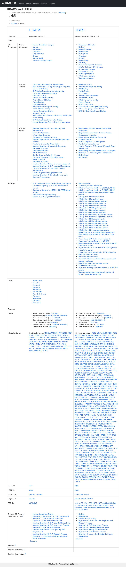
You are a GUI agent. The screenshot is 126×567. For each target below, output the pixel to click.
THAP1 (99, 457)
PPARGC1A (104, 417)
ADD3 (110, 333)
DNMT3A (82, 362)
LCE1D (82, 393)
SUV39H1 (51, 348)
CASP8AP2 (104, 346)
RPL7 (109, 433)
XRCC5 (97, 472)
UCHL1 (112, 468)
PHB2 (54, 344)
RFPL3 (89, 428)
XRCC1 (91, 472)
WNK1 (109, 470)
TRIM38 (102, 464)
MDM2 (77, 399)
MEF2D (53, 342)
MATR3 (107, 397)
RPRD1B (78, 435)
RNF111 (77, 430)
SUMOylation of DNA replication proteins (93, 221)
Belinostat (36, 287)
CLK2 (101, 353)
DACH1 (103, 357)
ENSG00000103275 (82, 494)
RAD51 (82, 424)
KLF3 (100, 388)
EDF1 (90, 364)
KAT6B (108, 386)
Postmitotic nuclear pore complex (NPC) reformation (97, 252)
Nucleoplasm (37, 49)
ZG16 (95, 477)
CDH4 (104, 348)
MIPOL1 (106, 399)
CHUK (91, 353)
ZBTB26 (89, 475)
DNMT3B (90, 362)
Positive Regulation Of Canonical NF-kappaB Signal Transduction (97, 147)
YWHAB (32, 350)
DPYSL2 (102, 362)
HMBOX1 (82, 379)
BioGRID (14, 23)
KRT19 (82, 390)
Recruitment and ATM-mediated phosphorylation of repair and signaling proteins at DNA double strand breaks (97, 234)
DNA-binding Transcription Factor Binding (47, 120)
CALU (97, 344)
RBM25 (112, 426)
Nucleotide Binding (85, 84)
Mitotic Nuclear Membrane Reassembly (93, 137)
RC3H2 (77, 428)
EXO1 (110, 366)
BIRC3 (102, 342)
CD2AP (87, 348)
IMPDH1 (78, 386)
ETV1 (101, 366)
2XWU (85, 505)
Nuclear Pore (83, 51)
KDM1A (88, 388)
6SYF (77, 509)
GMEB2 (95, 373)
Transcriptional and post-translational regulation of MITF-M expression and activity (96, 273)
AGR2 (115, 333)
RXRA (109, 435)
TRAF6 (102, 461)
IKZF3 (110, 384)
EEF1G (38, 337)
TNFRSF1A (83, 459)
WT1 (113, 470)
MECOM (83, 399)
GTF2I (89, 375)
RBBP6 (94, 426)
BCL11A (77, 342)
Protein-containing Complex (42, 60)
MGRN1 (100, 399)
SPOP (93, 446)
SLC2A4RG (37, 348)
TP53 (112, 459)
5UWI (31, 503)
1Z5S (85, 503)
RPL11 (104, 433)
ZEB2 (91, 477)
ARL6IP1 (97, 337)
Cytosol (35, 56)
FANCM (100, 368)
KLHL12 (109, 388)
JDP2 (66, 339)
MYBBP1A (109, 401)
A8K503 (77, 499)
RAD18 (77, 424)
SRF (111, 446)
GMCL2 (83, 373)
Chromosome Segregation (88, 135)
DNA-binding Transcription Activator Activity (48, 91)
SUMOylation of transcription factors (91, 196)
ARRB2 (108, 337)
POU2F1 (84, 417)
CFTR (99, 350)
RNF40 (87, 433)
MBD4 (112, 397)
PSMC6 (91, 421)
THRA (104, 457)
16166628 (61, 13)
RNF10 (111, 428)
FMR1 (85, 370)
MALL (99, 395)
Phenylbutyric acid (39, 294)
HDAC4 (111, 375)
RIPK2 (106, 428)
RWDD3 (103, 435)
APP (109, 335)
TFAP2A (111, 455)
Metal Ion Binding (39, 113)
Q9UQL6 (32, 499)
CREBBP (83, 355)
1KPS (81, 503)
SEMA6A (101, 437)
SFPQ (95, 439)
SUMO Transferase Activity (88, 100)
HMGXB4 (101, 379)
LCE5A (103, 393)
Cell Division (83, 157)
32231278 (94, 322)
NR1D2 (107, 406)
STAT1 (88, 448)
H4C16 (94, 375)
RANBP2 (108, 424)
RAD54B (94, 424)
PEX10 (93, 413)
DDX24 (82, 359)
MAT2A (101, 397)
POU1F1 (78, 417)
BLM (112, 342)
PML (103, 415)
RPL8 (113, 433)
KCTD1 (82, 388)
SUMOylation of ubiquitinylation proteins (93, 201)
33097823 (100, 313)
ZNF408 (83, 479)
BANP (104, 339)
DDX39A (88, 359)
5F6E (85, 507)
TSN (105, 466)
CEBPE (83, 350)
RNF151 (110, 430)
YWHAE (38, 350)
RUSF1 (97, 435)
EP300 (81, 366)
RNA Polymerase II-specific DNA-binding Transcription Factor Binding (52, 116)
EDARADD (83, 364)
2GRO (95, 503)
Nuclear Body (83, 60)
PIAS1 (103, 413)
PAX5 (104, 410)
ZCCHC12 (78, 477)
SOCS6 (91, 444)
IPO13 (83, 386)
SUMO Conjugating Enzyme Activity (91, 109)
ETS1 (97, 366)
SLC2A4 (93, 441)
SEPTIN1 (108, 437)
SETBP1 (78, 439)
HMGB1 (89, 379)
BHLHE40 (96, 342)
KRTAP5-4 (97, 390)
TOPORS (106, 459)
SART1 (82, 437)
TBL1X (106, 452)
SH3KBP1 (101, 439)
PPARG (96, 417)
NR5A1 (98, 408)
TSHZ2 (100, 466)
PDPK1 (77, 413)
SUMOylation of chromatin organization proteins (96, 214)
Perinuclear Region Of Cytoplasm (90, 65)
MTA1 (98, 401)
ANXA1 (99, 335)
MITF (112, 399)
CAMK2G (110, 344)
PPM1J (77, 419)
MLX (82, 401)
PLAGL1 (93, 415)
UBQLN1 (94, 468)
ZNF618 (101, 479)
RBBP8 (100, 426)
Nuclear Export (84, 155)
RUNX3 (57, 346)
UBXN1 (107, 468)
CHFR (113, 350)
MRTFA (93, 401)
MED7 (88, 399)
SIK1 (65, 346)
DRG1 (108, 362)
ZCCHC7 (85, 477)
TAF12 (97, 452)
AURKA (93, 339)
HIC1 (91, 377)
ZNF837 (113, 479)
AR (113, 335)
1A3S (77, 503)
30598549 (63, 324)
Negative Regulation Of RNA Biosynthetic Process (51, 525)
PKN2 (64, 344)
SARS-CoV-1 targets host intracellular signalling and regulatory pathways (97, 260)
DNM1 (77, 362)
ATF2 (114, 337)
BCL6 (65, 333)
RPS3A (84, 435)
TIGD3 (114, 457)
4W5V (107, 505)
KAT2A (103, 386)
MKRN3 (77, 401)
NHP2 (109, 404)
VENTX (94, 470)
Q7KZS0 (90, 499)
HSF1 (84, 384)
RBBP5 (89, 426)
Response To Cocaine (40, 161)
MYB (103, 401)
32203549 (54, 313)
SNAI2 (109, 441)
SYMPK (77, 452)
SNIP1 (77, 444)
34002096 (63, 315)
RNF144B (103, 430)
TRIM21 (108, 461)
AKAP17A (85, 335)
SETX (90, 439)
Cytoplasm (36, 51)
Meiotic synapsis (85, 183)
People (36, 3)
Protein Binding (38, 102)
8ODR (81, 509)
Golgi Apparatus (38, 53)
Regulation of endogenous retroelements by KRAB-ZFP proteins (98, 268)
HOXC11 (57, 339)
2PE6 (77, 505)
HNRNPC (114, 379)
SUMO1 (77, 450)
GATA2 (62, 337)
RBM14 (106, 426)
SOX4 (102, 444)
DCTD (113, 357)
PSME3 (97, 421)
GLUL (115, 370)
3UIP (103, 505)
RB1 (84, 426)
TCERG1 (81, 455)
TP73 (81, 461)
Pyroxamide (37, 303)
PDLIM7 (114, 410)
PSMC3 (85, 421)
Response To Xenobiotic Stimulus (45, 137)
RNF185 (77, 433)
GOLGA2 (109, 373)
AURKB (99, 339)
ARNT (103, 337)
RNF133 (96, 430)
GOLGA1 (102, 373)
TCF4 (91, 455)
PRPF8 (109, 419)
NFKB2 (37, 344)
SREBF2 (106, 446)
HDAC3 (40, 339)
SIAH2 (113, 439)
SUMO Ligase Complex (87, 76)
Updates (52, 3)
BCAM (109, 339)
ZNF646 (107, 479)
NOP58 (97, 406)
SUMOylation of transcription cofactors (92, 203)
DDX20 (65, 335)
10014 (31, 486)
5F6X (103, 507)
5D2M (77, 507)
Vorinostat (36, 285)
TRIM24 (77, 464)
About (21, 3)
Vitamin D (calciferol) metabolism (90, 185)
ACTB (94, 333)
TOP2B (100, 459)
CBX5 (50, 335)
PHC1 (98, 413)
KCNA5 (114, 386)
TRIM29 (96, 464)
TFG (94, 457)
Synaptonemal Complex (87, 45)
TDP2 (99, 455)
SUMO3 (98, 450)
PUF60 (107, 421)
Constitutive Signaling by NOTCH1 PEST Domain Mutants (50, 186)
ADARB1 (104, 333)
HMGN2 (95, 379)
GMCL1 (77, 373)
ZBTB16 (44, 350)
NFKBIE (44, 344)
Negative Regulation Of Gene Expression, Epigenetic (52, 164)
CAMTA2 (44, 335)
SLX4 (98, 441)
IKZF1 (105, 384)
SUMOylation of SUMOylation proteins (92, 208)
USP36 (89, 470)
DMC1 (113, 359)
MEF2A (41, 342)
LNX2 (81, 395)
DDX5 (100, 359)
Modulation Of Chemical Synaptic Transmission (95, 153)
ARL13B (91, 337)
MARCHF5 (94, 397)
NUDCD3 (78, 410)
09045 (77, 490)
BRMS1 (31, 335)
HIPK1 (101, 377)
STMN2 (99, 448)
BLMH (77, 344)
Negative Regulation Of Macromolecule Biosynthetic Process (51, 140)
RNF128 (90, 430)
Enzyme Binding (84, 102)
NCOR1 (59, 342)
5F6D (81, 507)
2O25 (114, 503)
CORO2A (112, 353)
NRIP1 (49, 344)
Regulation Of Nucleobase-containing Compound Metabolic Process (50, 537)
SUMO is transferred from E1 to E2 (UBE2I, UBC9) (97, 188)
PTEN (103, 421)
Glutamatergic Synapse (87, 69)
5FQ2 (112, 507)
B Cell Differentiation (40, 153)
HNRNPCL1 (79, 382)
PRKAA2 (83, 419)
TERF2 (104, 455)
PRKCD (38, 346)
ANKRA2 (47, 333)
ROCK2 (93, 433)
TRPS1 (95, 466)
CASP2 (97, 346)
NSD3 (114, 408)
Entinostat (36, 296)
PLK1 (99, 415)
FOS (89, 370)
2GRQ (104, 503)
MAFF (36, 342)
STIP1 (93, 448)
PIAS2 (108, 413)
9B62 (85, 509)
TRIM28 (90, 464)
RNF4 (83, 433)
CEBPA (115, 348)
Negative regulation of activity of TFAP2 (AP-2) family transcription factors (98, 244)
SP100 (77, 446)
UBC (61, 348)
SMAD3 (44, 348)
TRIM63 (77, 466)
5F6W (98, 507)
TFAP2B (78, 457)
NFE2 (98, 404)
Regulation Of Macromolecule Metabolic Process (96, 534)
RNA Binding (83, 89)
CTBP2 (84, 357)
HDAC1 (105, 375)
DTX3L (112, 362)
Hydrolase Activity (39, 104)
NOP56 (91, 406)
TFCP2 (90, 457)
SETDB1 (84, 439)
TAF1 (87, 452)
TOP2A (94, 459)
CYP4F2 (97, 357)
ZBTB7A (96, 475)
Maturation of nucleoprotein (88, 254)
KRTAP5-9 (105, 390)
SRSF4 (77, 448)
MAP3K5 (78, 397)
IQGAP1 (89, 386)
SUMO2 (91, 450)
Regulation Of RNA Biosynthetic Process (47, 520)
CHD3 (104, 350)
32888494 (52, 326)
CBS (115, 346)
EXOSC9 (78, 368)
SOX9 (111, 444)
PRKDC (90, 419)
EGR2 (94, 364)
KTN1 (112, 390)
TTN (115, 466)
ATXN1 (87, 339)
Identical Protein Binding (41, 109)
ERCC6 (87, 366)
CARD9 (85, 346)
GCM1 (67, 337)
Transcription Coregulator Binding (90, 86)
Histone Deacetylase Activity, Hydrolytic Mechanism (51, 122)
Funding (43, 3)
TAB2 (57, 348)
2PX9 (81, 505)
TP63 (76, 461)
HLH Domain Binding (86, 104)
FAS (105, 368)
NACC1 (77, 404)
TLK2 (76, 459)
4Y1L (112, 505)
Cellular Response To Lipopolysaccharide (47, 172)
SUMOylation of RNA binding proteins (92, 219)
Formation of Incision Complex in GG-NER (94, 241)
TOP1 (90, 459)
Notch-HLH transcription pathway (44, 194)
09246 (31, 490)
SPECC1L (87, 446)
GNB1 (31, 339)
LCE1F (87, 393)
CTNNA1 (90, 357)
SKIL (81, 441)
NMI (116, 404)
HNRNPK (94, 382)
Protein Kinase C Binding (42, 100)
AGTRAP (78, 335)
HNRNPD (86, 382)
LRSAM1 (93, 395)
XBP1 (82, 472)
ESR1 (43, 337)
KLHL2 (115, 388)
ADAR (99, 333)
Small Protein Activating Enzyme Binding (93, 106)
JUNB (98, 386)
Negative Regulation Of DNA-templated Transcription (51, 166)
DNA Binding (83, 536)
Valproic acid (37, 280)
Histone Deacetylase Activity (43, 97)
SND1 (114, 441)
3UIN (94, 505)
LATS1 (77, 393)
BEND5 (89, 342)
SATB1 (88, 437)
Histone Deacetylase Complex (43, 45)
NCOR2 (65, 342)
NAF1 (82, 404)
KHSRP (94, 388)
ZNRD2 (77, 481)
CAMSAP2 (78, 346)
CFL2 (94, 350)
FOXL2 (93, 370)
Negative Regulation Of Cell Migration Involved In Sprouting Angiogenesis (50, 176)
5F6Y (107, 507)
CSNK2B (78, 357)
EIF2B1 (107, 364)
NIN (113, 404)
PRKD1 (44, 346)
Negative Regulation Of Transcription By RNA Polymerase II (49, 129)
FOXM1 (99, 370)
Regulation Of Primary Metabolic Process (93, 529)
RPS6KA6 (90, 435)
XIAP (86, 472)
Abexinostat (37, 298)
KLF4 (70, 339)
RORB (99, 433)
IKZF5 (115, 384)
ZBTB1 (112, 472)
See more (33, 541)
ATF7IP (81, 339)
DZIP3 (77, 364)
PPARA (90, 417)
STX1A (104, 448)
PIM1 (82, 415)
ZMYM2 (105, 477)
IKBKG (100, 384)
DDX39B (95, 359)
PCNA (108, 410)
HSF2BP (94, 384)
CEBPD (77, 350)
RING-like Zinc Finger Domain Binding (92, 111)
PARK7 (92, 410)
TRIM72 (83, 466)
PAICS (87, 410)
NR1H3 (77, 408)
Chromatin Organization (41, 133)
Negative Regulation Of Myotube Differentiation (49, 146)
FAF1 (88, 368)
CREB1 (77, 355)
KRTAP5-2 (89, 390)
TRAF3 (91, 461)
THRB (109, 457)
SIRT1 (77, 441)
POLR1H (108, 415)
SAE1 (114, 435)
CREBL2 (90, 355)
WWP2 (77, 472)
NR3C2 (93, 408)
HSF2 (88, 384)
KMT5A (77, 390)
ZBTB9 (108, 475)
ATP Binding (83, 93)
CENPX (89, 350)
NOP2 (86, 406)
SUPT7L (104, 450)
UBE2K (87, 468)
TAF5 (102, 452)
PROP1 (96, 419)
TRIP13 (89, 466)
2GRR (109, 503)
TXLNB (77, 468)
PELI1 (88, 413)
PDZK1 (83, 413)
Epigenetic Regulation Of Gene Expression (48, 157)
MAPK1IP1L (85, 397)
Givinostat (36, 300)
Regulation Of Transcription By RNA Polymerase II (51, 516)
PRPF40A (102, 419)
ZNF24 (77, 479)
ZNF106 (111, 477)
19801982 (56, 318)
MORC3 (87, 401)
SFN (61, 346)
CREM (96, 355)
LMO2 (31, 342)
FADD (83, 368)
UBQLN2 (100, 468)
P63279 (83, 499)
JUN (94, 386)
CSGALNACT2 (104, 355)
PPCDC (111, 417)
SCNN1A (94, 437)
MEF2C (47, 342)
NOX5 (102, 406)
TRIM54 (114, 464)
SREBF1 (99, 446)
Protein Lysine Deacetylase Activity (45, 106)
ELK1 (77, 366)
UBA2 (82, 468)
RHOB (94, 428)
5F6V (94, 507)
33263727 (56, 315)
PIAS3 (113, 413)
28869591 (56, 324)
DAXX (108, 357)
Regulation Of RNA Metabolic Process (46, 527)
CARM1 (91, 346)
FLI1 (80, 370)
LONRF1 (87, 395)
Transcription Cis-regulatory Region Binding (48, 84)
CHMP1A (78, 353)
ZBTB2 (83, 475)
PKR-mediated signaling (87, 265)
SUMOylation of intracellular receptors (92, 210)
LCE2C (93, 393)
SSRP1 (83, 448)
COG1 (106, 353)
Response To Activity (40, 148)
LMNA (109, 393)
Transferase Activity (86, 97)
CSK (112, 355)
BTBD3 (92, 344)
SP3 (81, 446)
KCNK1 (77, 388)
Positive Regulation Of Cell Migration (92, 141)
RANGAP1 (78, 426)
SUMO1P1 (84, 450)
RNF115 (84, 430)
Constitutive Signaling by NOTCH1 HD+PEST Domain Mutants (52, 191)
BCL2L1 (84, 342)
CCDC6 (82, 348)
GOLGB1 (78, 375)
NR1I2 (82, 408)
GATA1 (56, 337)
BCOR (70, 333)
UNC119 (77, 470)
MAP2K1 (105, 395)
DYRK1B (32, 337)
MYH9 (115, 401)
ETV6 (106, 366)
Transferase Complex (86, 78)
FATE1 (110, 368)
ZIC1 (99, 477)
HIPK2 (106, 377)
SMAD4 (103, 441)
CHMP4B (85, 353)
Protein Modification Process (89, 144)
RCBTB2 (83, 428)
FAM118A (93, 368)
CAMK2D (103, 344)
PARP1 (98, 410)
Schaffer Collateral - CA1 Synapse (91, 67)
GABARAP (50, 337)
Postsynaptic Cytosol (86, 73)
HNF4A (108, 379)
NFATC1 (32, 344)
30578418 (101, 320)
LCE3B (98, 393)
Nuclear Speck (38, 58)
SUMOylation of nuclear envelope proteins (94, 263)
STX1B (110, 448)
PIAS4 (77, 415)
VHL (105, 470)
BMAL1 (82, 344)
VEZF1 (100, 470)
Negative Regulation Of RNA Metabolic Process (50, 534)
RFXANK (50, 346)
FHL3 (76, 370)
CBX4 (77, 348)
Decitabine (36, 283)
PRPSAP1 (78, 421)
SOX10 (96, 444)
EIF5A (112, 364)
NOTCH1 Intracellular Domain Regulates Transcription (52, 183)
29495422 (107, 315)
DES (104, 359)
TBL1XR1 (113, 452)
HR (62, 339)
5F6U (90, 507)
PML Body (82, 62)
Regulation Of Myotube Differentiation (46, 144)
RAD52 (88, 424)
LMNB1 (114, 393)
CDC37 (93, 348)
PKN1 (59, 344)
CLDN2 (96, 353)
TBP (76, 455)
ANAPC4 (92, 335)
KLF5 (104, 388)
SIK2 (69, 346)
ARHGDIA (78, 337)
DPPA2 (96, 362)
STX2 (116, 448)
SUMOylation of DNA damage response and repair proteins (96, 193)
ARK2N (85, 337)
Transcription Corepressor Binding (45, 93)
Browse (28, 3)
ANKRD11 (54, 333)
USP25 (83, 470)
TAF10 (91, 452)
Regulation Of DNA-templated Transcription (48, 518)
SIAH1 (108, 439)
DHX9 (109, 359)
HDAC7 (46, 339)
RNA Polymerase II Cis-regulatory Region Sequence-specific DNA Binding (51, 87)
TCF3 (87, 455)
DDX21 (77, 359)
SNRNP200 (84, 444)
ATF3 (61, 333)
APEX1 (104, 335)
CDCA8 (99, 348)
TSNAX (110, 466)
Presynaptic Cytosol (86, 71)
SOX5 (106, 444)
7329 (76, 486)
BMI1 (87, 344)
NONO (81, 406)
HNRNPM (108, 382)
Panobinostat (37, 291)
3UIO (99, 505)
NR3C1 (87, 408)
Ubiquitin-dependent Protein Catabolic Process (95, 133)
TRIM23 (114, 461)
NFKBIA (104, 404)
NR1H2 (113, 406)
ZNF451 (95, 479)
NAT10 (87, 404)
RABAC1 (114, 421)
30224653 (94, 320)
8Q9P (35, 503)
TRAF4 (96, 461)
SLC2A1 (86, 441)
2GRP (100, 503)
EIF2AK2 (100, 364)
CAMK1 (37, 335)
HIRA (76, 379)
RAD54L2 (101, 424)
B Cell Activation (39, 159)
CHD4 (108, 350)
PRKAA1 (32, 346)
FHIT (114, 368)
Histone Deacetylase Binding (43, 111)
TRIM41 (108, 464)
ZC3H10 (115, 475)
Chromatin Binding (39, 95)
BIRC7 (108, 342)
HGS (87, 377)
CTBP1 (59, 335)
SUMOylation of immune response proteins (94, 230)
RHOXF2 (100, 428)
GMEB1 (89, 373)
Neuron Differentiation (40, 150)
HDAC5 (35, 29)
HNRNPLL (101, 382)
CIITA (54, 335)
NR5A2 (104, 408)
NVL (83, 410)
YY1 (102, 472)
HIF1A (51, 339)
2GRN (90, 503)
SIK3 (30, 348)
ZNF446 (89, 479)
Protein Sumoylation (86, 139)
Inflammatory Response (41, 135)
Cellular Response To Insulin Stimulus (46, 155)
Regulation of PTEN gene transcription (46, 196)
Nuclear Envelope (85, 49)
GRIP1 (83, 375)
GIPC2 (110, 370)
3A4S (90, 505)
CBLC (111, 346)
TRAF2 (85, 461)
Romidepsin (37, 289)
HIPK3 (111, 377)
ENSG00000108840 (36, 494)
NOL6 (77, 406)
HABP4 (99, 375)
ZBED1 (106, 472)
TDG (95, 455)
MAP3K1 (112, 395)
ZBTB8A (103, 475)
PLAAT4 (87, 415)
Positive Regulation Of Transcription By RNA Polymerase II (49, 169)
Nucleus (36, 47)
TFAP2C (84, 457)
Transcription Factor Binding (88, 95)
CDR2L (109, 348)
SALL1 (77, 437)
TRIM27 (83, 464)
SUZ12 (110, 450)
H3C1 (36, 339)
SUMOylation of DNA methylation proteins (94, 225)
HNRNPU (78, 384)
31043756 (48, 315)
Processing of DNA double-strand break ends (95, 239)
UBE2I (80, 29)
